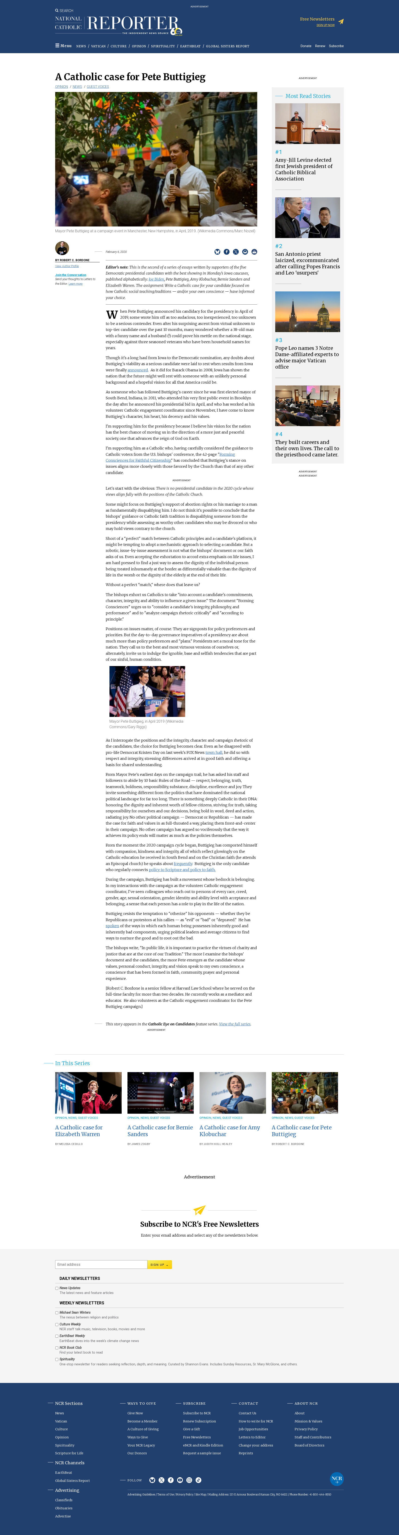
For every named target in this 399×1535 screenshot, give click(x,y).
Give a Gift (191, 1429)
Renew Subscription (199, 1421)
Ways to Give (137, 1437)
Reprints (246, 1453)
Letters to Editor (252, 1437)
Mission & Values (308, 1421)
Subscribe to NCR (197, 1413)
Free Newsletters (197, 1437)
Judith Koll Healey (218, 1144)
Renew (320, 46)
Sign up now (326, 25)
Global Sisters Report (228, 46)
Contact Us (247, 1413)
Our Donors (137, 1453)
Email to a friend (245, 252)
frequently (183, 863)
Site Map (200, 1494)
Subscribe (336, 46)
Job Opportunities (253, 1429)
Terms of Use (165, 1494)
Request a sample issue (202, 1453)
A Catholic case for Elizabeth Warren (79, 1130)
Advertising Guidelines (141, 1494)
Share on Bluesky (217, 252)
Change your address (256, 1445)
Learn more (75, 283)
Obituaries (64, 1508)
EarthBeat (190, 46)
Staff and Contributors (313, 1437)
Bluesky (152, 1480)
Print (254, 252)
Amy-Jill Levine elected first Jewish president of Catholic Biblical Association (303, 169)
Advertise (63, 1516)
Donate (306, 46)
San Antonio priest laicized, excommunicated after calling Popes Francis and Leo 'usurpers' (307, 263)
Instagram (189, 1480)
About (300, 1413)
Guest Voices (98, 87)
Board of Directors (309, 1445)
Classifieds (64, 1500)
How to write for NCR (256, 1421)
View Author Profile (67, 266)
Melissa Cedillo (71, 1144)
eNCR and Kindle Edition (203, 1445)
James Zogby (140, 1144)
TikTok (198, 1480)
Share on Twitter (236, 252)
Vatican (98, 46)
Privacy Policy (306, 1429)
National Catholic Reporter (337, 1479)
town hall (214, 752)
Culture (119, 46)
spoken (112, 925)
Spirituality (163, 46)
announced (138, 370)
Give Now (135, 1413)
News (81, 46)
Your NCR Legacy (141, 1445)
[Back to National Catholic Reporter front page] (118, 26)
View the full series (235, 1024)
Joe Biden (156, 279)
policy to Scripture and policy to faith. (182, 869)
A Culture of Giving (143, 1429)
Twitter (161, 1480)
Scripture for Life (69, 1453)
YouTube (180, 1480)
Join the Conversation (70, 275)
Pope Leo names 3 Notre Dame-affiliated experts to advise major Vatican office (307, 357)
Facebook (171, 1480)
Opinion (139, 46)
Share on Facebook (227, 252)
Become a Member (142, 1421)
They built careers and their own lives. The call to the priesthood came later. (307, 448)
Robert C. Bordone (290, 1144)
